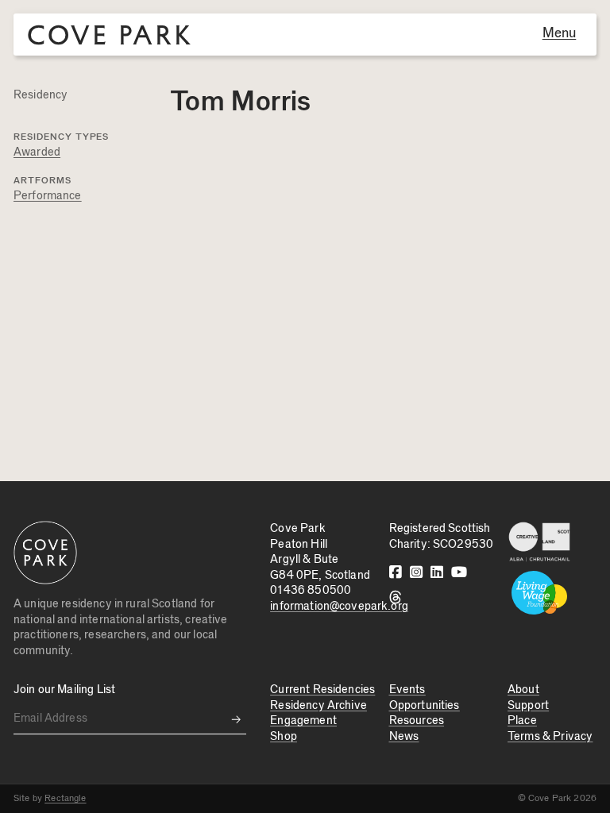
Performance (48, 196)
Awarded (37, 152)
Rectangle (65, 798)
